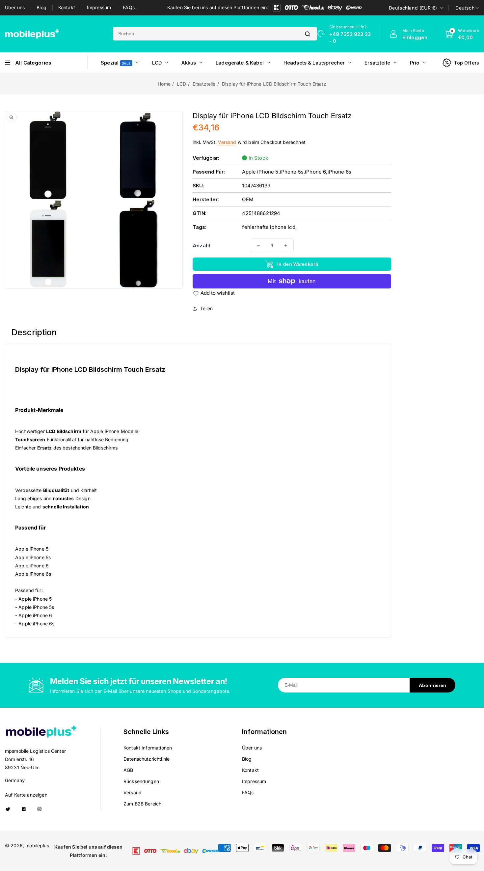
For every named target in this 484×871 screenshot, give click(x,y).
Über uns (15, 7)
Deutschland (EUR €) (413, 8)
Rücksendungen (141, 781)
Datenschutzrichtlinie (146, 759)
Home (164, 84)
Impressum (99, 7)
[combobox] (205, 33)
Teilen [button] (206, 308)
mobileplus (37, 845)
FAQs (129, 7)
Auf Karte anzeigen (26, 795)
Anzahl (201, 245)
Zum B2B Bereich (142, 803)
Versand (227, 142)
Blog (41, 7)
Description (34, 332)
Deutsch (464, 8)
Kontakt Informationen (147, 747)
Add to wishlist (218, 293)
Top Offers (466, 63)
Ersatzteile (204, 84)
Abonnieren (432, 685)
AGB (128, 770)
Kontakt (66, 7)
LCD (181, 84)
